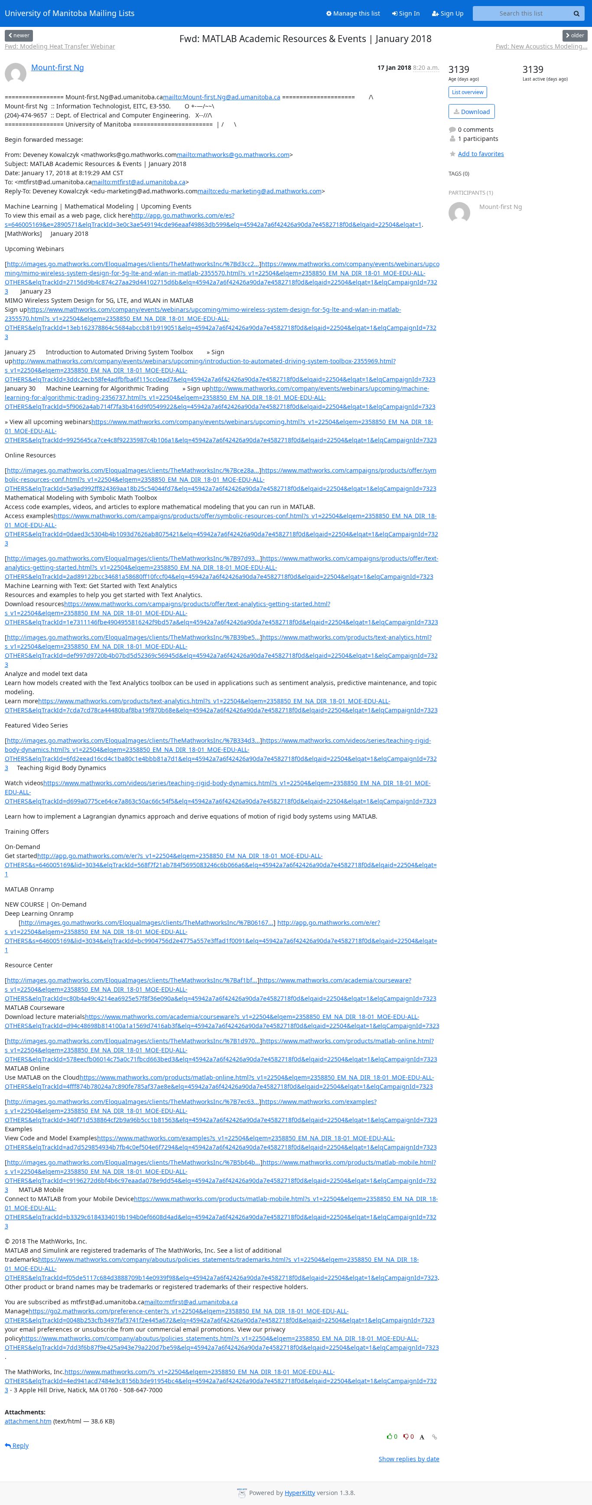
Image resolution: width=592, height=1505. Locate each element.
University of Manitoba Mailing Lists (69, 13)
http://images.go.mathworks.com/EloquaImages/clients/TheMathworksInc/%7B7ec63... (133, 1101)
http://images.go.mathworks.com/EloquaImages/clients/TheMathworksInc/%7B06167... (147, 922)
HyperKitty (300, 1493)
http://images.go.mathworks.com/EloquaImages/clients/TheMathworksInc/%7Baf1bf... (132, 980)
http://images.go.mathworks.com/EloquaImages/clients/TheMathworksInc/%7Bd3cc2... (133, 264)
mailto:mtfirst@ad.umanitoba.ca (138, 182)
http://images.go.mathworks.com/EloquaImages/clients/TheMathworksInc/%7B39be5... (133, 637)
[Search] (577, 13)
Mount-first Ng (57, 67)
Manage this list (356, 13)
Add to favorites (481, 154)
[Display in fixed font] (422, 1437)
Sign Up (451, 13)
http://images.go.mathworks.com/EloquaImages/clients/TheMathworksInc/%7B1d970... (133, 1041)
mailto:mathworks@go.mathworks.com (233, 154)
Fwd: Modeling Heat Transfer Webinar (60, 46)
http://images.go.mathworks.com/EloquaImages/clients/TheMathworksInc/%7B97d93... (133, 558)
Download (474, 112)
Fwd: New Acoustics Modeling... (542, 46)
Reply (20, 1445)
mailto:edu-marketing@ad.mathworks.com (260, 191)
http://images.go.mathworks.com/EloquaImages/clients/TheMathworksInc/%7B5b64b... (133, 1162)
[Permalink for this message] (434, 1437)
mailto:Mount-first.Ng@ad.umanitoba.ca (221, 97)
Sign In (408, 13)
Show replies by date (409, 1459)
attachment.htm (28, 1421)
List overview (468, 92)
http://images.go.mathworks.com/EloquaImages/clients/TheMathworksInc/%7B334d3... (133, 740)
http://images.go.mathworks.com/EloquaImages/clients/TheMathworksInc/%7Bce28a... (133, 470)
